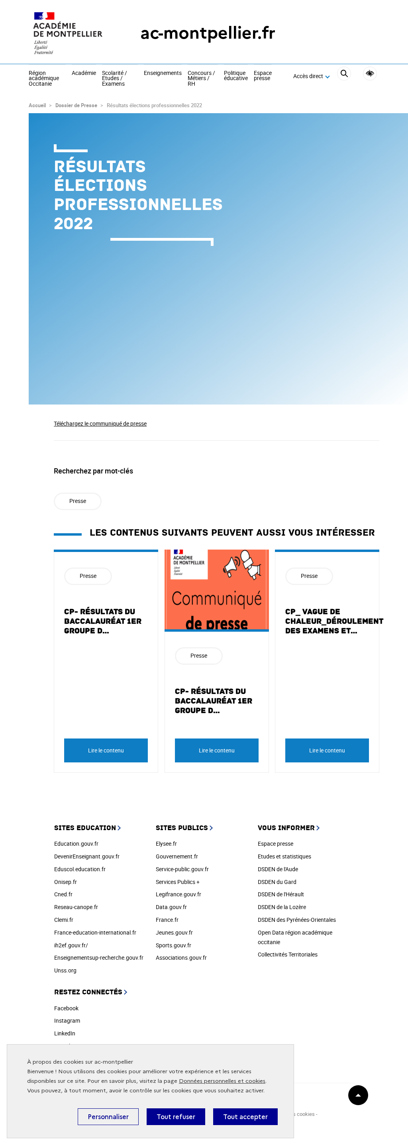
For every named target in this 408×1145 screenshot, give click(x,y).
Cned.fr (63, 894)
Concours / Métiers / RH (201, 79)
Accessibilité (370, 74)
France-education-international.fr (95, 932)
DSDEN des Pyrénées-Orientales (297, 919)
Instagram (67, 1020)
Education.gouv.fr (76, 843)
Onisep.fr (65, 882)
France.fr (167, 919)
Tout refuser (176, 1116)
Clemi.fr (63, 919)
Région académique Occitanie (44, 79)
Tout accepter (245, 1116)
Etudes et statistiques (284, 856)
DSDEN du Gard (277, 882)
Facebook (66, 1008)
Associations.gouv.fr (181, 957)
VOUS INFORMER (286, 828)
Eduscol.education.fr (80, 869)
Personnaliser (108, 1116)
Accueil (37, 105)
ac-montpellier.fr (207, 32)
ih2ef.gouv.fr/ (71, 945)
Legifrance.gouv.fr (178, 894)
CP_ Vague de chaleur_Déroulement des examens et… (334, 621)
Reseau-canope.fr (76, 907)
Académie (84, 73)
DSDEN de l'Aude (278, 869)
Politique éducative (236, 76)
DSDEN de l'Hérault (281, 894)
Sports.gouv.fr (173, 945)
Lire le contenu (106, 750)
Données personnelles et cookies (222, 1081)
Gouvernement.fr (177, 856)
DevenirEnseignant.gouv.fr (87, 856)
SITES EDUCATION (85, 828)
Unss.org (65, 970)
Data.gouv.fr (171, 907)
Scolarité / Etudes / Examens (114, 79)
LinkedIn (64, 1033)
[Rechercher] (344, 76)
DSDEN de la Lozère (282, 907)
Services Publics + (178, 882)
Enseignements (163, 73)
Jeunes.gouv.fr (174, 932)
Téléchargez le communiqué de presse (100, 423)
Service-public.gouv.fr (182, 869)
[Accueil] (68, 33)
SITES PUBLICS (182, 828)
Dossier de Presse (76, 105)
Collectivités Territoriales (288, 954)
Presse (77, 501)
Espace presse (263, 76)
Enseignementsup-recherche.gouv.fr (98, 957)
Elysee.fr (166, 843)
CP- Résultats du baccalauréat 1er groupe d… (102, 621)
